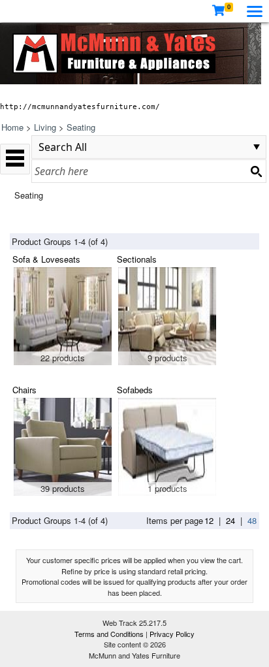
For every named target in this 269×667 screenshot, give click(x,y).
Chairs (24, 389)
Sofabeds (135, 389)
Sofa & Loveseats (46, 259)
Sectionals (137, 259)
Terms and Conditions (110, 633)
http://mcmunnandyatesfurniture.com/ (80, 106)
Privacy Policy (172, 633)
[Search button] (256, 171)
